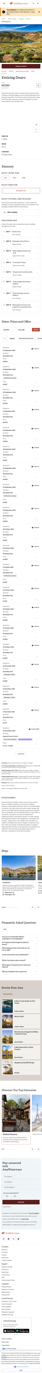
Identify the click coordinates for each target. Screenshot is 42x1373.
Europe (21, 19)
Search (36, 329)
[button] (38, 3)
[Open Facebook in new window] (9, 1239)
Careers (4, 1254)
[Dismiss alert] (39, 12)
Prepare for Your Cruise (9, 1301)
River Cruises (12, 19)
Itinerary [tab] (11, 71)
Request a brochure (8, 1289)
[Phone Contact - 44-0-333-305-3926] (33, 3)
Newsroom (5, 1257)
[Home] (19, 3)
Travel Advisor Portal (8, 1280)
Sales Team (5, 1272)
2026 (5, 178)
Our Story (5, 1252)
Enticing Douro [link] (6, 21)
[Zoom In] (36, 125)
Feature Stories (6, 1286)
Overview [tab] (3, 71)
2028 (23, 178)
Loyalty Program (7, 1260)
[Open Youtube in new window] (18, 1239)
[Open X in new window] (13, 1239)
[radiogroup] (21, 1196)
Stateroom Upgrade (8, 1312)
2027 (14, 178)
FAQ (3, 1277)
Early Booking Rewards (26, 338)
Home (3, 19)
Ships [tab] (32, 71)
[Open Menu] (4, 3)
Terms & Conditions (34, 1213)
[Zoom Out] (36, 129)
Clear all (12, 338)
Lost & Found (6, 1274)
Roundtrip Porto (21, 191)
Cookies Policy (5, 1345)
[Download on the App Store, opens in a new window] (9, 1331)
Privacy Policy (25, 1219)
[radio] (4, 1196)
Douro (28, 19)
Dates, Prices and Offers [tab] (22, 71)
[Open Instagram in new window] (4, 1239)
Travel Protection (7, 1304)
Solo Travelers (6, 1309)
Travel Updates (6, 1306)
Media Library (6, 1292)
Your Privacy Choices (10, 1348)
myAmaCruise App (7, 1314)
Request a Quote (7, 1266)
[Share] (38, 85)
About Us (4, 1249)
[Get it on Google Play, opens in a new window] (22, 1331)
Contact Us (5, 1269)
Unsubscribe (6, 1294)
